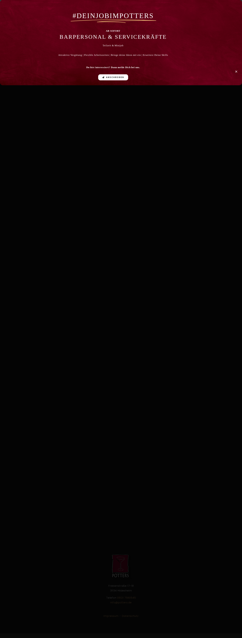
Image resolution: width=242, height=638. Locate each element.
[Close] (236, 71)
